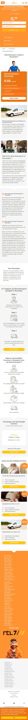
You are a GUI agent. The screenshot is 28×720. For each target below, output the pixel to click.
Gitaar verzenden (8, 564)
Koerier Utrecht (7, 623)
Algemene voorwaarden (14, 691)
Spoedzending (7, 604)
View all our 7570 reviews (14, 448)
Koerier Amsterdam (8, 609)
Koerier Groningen (8, 617)
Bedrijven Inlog (14, 696)
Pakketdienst (7, 597)
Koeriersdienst (7, 591)
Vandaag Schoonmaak (9, 677)
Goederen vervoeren (9, 586)
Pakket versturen (8, 595)
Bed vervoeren (7, 558)
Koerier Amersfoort (8, 608)
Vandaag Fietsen (8, 673)
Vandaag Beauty (8, 665)
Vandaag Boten (7, 667)
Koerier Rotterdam (8, 620)
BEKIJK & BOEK (14, 98)
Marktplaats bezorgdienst (10, 594)
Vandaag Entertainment (9, 671)
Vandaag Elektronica (8, 680)
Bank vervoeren (7, 557)
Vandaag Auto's (7, 662)
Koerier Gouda (7, 616)
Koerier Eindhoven (8, 614)
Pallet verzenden (8, 598)
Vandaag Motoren (8, 668)
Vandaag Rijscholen (8, 670)
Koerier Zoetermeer (8, 625)
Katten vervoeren (8, 567)
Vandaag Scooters (8, 679)
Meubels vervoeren (8, 570)
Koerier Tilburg (7, 622)
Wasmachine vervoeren (9, 579)
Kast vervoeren (7, 566)
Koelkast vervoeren (8, 569)
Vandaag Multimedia (8, 676)
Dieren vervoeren (8, 560)
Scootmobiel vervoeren (9, 576)
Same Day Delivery (8, 600)
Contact (14, 695)
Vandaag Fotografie (8, 686)
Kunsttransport (7, 592)
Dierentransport (7, 561)
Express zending (8, 583)
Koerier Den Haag (8, 612)
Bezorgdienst (7, 581)
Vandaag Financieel (8, 682)
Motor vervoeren (8, 572)
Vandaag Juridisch (8, 674)
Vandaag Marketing (8, 685)
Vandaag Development (9, 683)
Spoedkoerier (7, 603)
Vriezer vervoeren (8, 578)
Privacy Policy (14, 693)
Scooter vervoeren (8, 575)
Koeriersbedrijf (7, 588)
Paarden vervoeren (8, 573)
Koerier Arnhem (7, 611)
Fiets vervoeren (7, 563)
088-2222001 (15, 182)
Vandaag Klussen (8, 664)
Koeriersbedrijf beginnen (9, 589)
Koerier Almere (7, 606)
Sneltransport (7, 601)
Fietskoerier (7, 584)
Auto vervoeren (7, 555)
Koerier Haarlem (8, 619)
